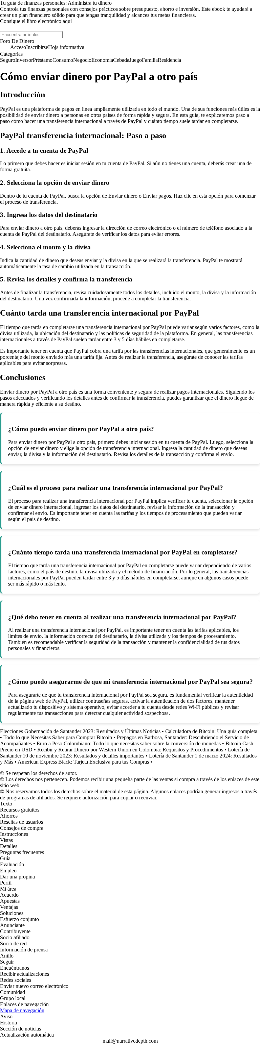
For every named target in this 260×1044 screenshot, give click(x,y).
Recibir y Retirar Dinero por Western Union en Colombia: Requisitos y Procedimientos (130, 749)
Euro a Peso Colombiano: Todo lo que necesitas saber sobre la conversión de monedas (129, 743)
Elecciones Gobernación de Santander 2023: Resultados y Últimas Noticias (80, 731)
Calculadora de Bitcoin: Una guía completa (211, 731)
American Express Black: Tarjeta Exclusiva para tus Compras (83, 762)
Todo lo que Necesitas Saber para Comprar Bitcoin (57, 737)
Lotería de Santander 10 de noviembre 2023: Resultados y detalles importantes (125, 753)
